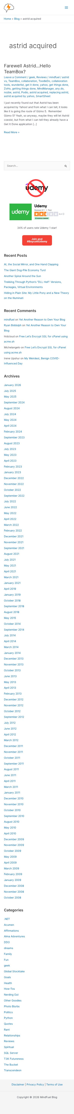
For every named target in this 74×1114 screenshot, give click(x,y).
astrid (16, 92)
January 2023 (12, 472)
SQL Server (11, 1052)
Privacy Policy (35, 1084)
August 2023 (12, 443)
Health (8, 983)
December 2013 (14, 658)
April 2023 (10, 460)
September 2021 (14, 548)
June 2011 (10, 775)
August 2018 (11, 612)
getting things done (24, 88)
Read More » (11, 133)
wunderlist (17, 84)
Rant (7, 1029)
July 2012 (10, 722)
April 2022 (10, 518)
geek (32, 77)
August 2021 (11, 553)
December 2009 (14, 839)
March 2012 (11, 740)
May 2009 (10, 856)
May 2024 (10, 419)
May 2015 (10, 617)
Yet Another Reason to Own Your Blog (42, 319)
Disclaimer (18, 1084)
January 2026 (12, 385)
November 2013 (14, 664)
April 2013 (10, 687)
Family (8, 953)
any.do (59, 88)
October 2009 (12, 850)
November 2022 (14, 483)
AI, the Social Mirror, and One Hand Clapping (31, 264)
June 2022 (10, 507)
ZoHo (7, 88)
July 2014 (10, 635)
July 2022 (10, 501)
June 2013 (10, 676)
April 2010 (10, 833)
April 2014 (10, 641)
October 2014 (12, 623)
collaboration (29, 80)
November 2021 (13, 542)
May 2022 (10, 513)
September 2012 (14, 716)
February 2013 (13, 693)
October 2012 (12, 711)
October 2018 (12, 600)
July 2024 (10, 414)
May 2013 (10, 682)
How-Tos (9, 988)
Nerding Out (11, 994)
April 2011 (10, 781)
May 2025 (10, 396)
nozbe (7, 92)
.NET (7, 918)
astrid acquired (39, 92)
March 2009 (11, 868)
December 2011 (13, 746)
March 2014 (11, 647)
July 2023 (10, 448)
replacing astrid (58, 92)
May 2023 (10, 454)
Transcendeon (12, 1070)
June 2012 (10, 728)
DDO (7, 942)
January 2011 (12, 792)
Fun (6, 959)
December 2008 (14, 885)
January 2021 (12, 582)
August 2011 (11, 769)
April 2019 (10, 588)
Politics (8, 1012)
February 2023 (13, 466)
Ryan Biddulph (12, 325)
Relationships (12, 1035)
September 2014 (14, 629)
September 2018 (14, 606)
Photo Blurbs (12, 1006)
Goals (7, 977)
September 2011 (14, 763)
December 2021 (13, 536)
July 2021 (10, 559)
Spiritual (9, 1047)
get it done (32, 84)
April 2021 (10, 571)
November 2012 (13, 705)
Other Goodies (12, 1000)
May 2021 (10, 565)
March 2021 (11, 577)
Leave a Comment (15, 77)
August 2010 (11, 821)
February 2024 (13, 431)
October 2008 (12, 897)
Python (8, 1017)
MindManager (45, 88)
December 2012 (13, 699)
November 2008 (14, 891)
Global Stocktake (14, 971)
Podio (24, 92)
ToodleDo (44, 80)
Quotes (8, 1023)
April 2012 (10, 734)
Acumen (9, 924)
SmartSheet (43, 96)
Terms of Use (54, 1084)
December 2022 (14, 478)
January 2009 (12, 879)
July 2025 (10, 390)
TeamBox (14, 80)
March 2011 (11, 786)
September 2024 (14, 402)
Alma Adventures (14, 936)
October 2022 (12, 489)
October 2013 (12, 670)
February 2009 (13, 874)
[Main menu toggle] (66, 7)
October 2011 (12, 757)
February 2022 (13, 530)
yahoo (44, 84)
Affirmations (11, 930)
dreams (8, 948)
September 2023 (14, 437)
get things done (58, 84)
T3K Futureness (14, 1058)
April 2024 (10, 425)
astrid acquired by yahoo (19, 96)
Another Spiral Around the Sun (22, 276)
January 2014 (12, 652)
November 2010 (14, 804)
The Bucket (11, 1064)
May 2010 (10, 827)
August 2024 (12, 408)
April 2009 (10, 862)
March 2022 (11, 524)
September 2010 (14, 816)
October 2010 (12, 810)
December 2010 (14, 798)
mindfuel (9, 319)
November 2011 (13, 751)
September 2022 (14, 495)
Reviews (41, 77)
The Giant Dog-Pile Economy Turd (25, 270)
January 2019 (12, 594)
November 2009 (14, 844)
